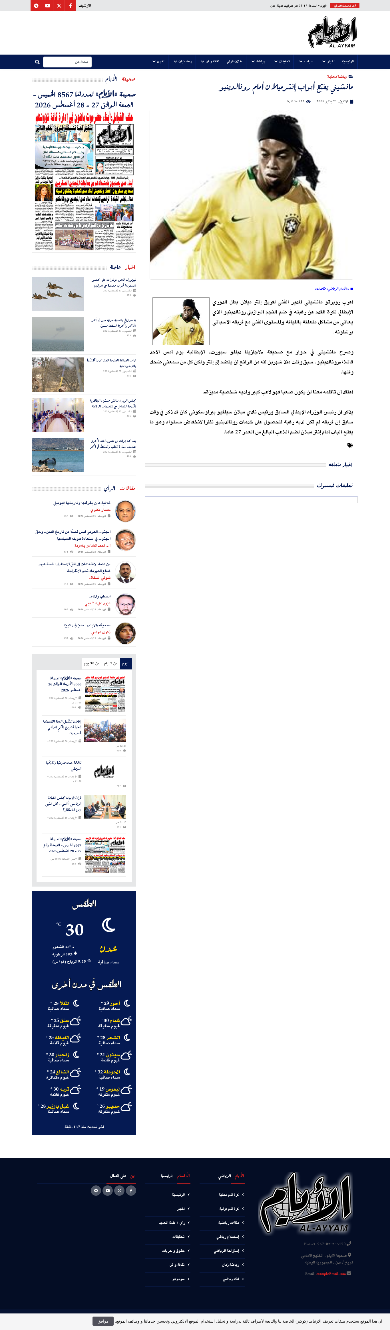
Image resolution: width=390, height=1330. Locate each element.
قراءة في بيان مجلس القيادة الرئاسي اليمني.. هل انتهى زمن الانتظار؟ (63, 804)
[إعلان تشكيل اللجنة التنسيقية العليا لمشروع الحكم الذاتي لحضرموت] (105, 730)
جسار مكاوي (100, 510)
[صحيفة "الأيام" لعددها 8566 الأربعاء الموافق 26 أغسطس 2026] (105, 694)
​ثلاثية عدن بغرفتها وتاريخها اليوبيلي (63, 766)
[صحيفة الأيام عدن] (332, 33)
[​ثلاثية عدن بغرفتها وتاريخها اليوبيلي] (105, 771)
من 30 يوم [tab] (91, 663)
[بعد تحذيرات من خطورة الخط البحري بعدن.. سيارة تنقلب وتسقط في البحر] (58, 455)
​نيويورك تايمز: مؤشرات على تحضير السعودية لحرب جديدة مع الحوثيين (114, 282)
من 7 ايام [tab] (110, 663)
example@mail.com (331, 1274)
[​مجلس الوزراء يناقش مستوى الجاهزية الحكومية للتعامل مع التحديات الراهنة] (58, 415)
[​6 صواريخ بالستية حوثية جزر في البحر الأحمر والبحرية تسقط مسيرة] (58, 334)
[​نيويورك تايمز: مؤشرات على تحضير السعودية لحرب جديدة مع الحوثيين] (58, 294)
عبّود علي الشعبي (97, 603)
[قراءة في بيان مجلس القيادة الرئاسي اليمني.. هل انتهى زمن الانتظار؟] (105, 807)
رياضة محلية (337, 76)
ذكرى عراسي (100, 632)
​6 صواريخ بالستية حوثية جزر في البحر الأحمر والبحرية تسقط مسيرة (114, 322)
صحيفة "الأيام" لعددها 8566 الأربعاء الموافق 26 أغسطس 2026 (64, 684)
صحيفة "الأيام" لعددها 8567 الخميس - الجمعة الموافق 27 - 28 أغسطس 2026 (84, 99)
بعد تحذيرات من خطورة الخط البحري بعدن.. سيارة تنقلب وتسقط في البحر (113, 443)
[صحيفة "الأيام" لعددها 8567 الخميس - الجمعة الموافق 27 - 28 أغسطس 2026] (84, 180)
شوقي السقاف (99, 578)
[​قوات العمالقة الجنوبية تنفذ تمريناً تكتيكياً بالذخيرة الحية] (58, 374)
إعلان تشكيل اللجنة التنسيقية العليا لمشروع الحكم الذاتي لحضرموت (62, 727)
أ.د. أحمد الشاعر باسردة (92, 545)
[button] (348, 62)
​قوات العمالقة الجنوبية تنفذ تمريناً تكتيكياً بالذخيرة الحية (111, 363)
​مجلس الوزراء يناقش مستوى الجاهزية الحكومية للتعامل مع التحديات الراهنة (113, 403)
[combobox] (67, 62)
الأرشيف (85, 5)
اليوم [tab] (125, 663)
